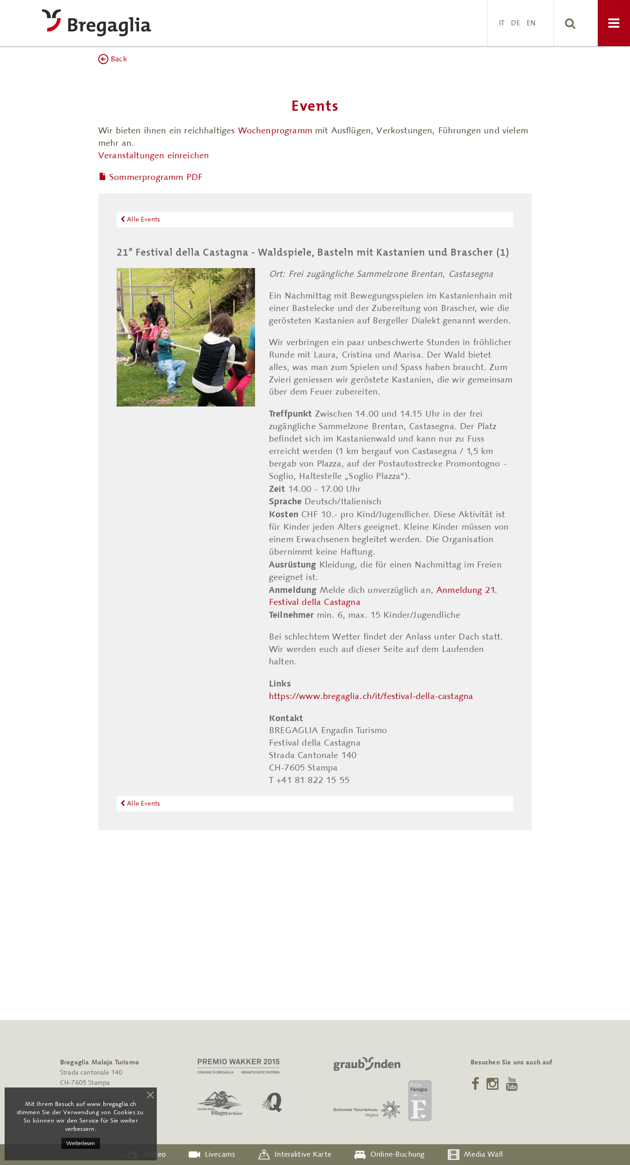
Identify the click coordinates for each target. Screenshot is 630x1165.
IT (502, 23)
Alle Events (142, 219)
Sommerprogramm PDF (155, 177)
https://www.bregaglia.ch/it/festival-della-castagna (371, 696)
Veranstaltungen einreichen (153, 155)
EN (531, 23)
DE (515, 23)
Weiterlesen (80, 1143)
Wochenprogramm (275, 130)
